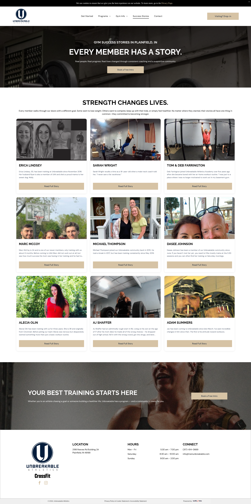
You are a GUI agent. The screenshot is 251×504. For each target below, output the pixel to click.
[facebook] (39, 483)
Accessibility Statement (138, 501)
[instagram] (46, 483)
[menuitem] (87, 16)
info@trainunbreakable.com (196, 454)
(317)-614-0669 (190, 449)
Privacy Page (166, 3)
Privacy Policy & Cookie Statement (116, 501)
